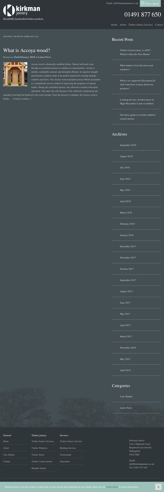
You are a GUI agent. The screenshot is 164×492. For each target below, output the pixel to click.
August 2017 (126, 291)
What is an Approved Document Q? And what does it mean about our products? (138, 84)
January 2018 (127, 235)
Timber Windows (39, 447)
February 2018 (127, 223)
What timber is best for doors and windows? (136, 67)
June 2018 (125, 178)
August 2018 (126, 156)
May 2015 (125, 358)
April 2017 (125, 325)
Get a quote (152, 3)
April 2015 (125, 370)
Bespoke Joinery (39, 468)
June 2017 (125, 302)
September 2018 (128, 145)
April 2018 (125, 201)
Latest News (44, 57)
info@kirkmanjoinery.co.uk (125, 3)
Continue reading (22, 98)
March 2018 (126, 212)
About (123, 24)
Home (114, 24)
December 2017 (128, 246)
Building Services (68, 447)
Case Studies (126, 396)
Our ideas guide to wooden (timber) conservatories (138, 116)
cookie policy (112, 486)
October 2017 (127, 268)
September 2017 (128, 280)
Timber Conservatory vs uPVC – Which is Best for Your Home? (136, 52)
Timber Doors (38, 454)
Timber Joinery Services (140, 24)
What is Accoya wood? (26, 50)
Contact (159, 24)
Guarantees (65, 461)
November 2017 (128, 257)
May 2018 (125, 190)
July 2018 (125, 167)
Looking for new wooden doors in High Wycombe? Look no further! (137, 101)
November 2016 (128, 347)
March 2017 (126, 336)
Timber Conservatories (42, 461)
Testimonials (65, 454)
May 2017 (125, 313)
